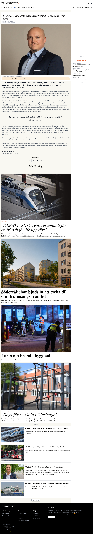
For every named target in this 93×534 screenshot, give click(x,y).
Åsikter (23, 7)
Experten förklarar (6, 515)
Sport (28, 7)
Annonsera (20, 515)
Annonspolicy (6, 524)
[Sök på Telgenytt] (88, 3)
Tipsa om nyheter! (22, 513)
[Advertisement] (82, 33)
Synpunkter (20, 518)
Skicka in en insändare (23, 520)
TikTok (36, 515)
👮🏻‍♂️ (17, 7)
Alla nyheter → (36, 500)
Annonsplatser (5, 513)
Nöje (32, 7)
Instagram (36, 513)
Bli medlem (51, 517)
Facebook (37, 518)
